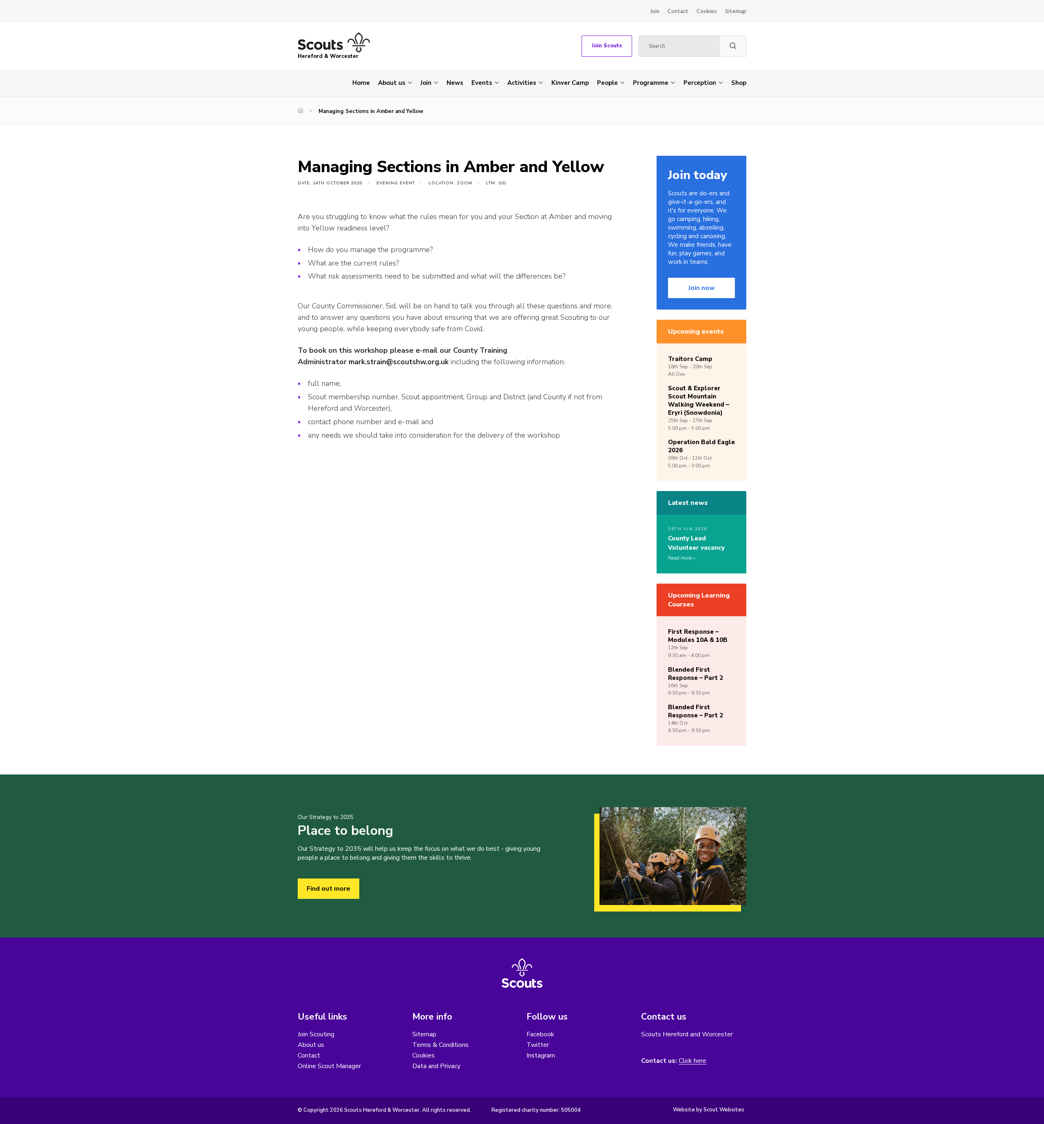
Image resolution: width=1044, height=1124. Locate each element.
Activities (521, 83)
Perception (699, 83)
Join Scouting (316, 1034)
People (607, 83)
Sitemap (735, 11)
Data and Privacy (436, 1066)
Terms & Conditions (440, 1044)
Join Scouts (607, 45)
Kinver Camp (570, 83)
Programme (650, 83)
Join (654, 11)
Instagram (540, 1055)
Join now (701, 287)
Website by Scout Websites (708, 1109)
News (455, 83)
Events (481, 83)
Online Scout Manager (329, 1066)
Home (361, 83)
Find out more (328, 888)
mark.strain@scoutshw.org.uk (399, 362)
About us (391, 83)
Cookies (707, 11)
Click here (692, 1061)
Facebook (540, 1034)
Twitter (537, 1044)
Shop (738, 83)
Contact (678, 11)
